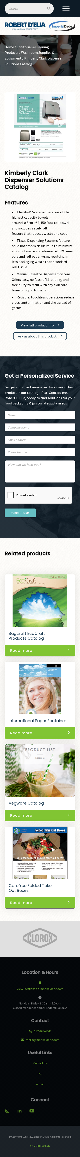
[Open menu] (66, 9)
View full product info (37, 325)
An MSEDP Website (40, 1146)
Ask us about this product (37, 336)
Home (9, 47)
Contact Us (40, 1063)
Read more (21, 650)
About (40, 1084)
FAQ (40, 1074)
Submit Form (20, 512)
